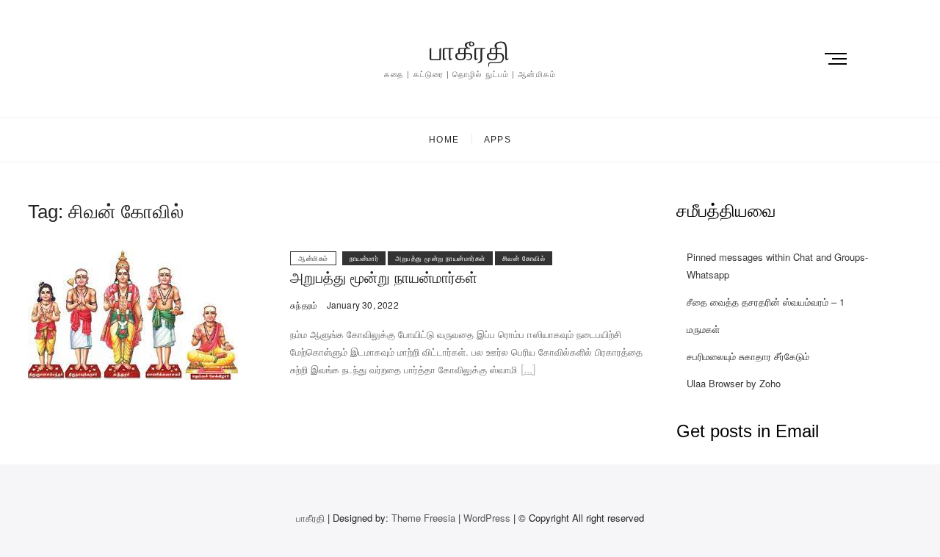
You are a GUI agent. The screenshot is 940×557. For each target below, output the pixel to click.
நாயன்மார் (364, 258)
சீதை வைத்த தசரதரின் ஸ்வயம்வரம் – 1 (766, 302)
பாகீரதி (470, 51)
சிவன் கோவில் (524, 258)
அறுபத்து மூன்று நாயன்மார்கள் (440, 258)
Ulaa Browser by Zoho (734, 383)
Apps (497, 139)
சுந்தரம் (303, 304)
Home (444, 139)
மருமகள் (703, 329)
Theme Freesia (423, 518)
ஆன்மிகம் (313, 258)
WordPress (486, 518)
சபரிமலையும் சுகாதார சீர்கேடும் (748, 356)
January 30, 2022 (361, 304)
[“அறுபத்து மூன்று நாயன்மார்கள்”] (528, 371)
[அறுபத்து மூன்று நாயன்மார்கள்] (133, 259)
